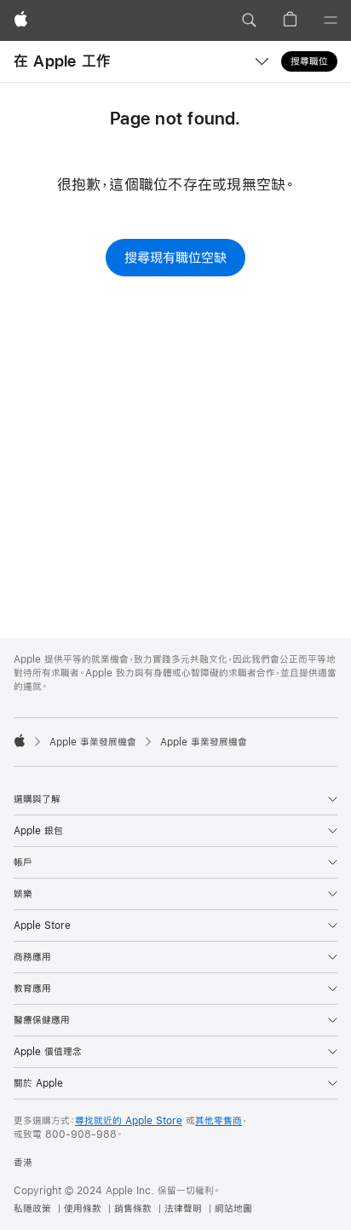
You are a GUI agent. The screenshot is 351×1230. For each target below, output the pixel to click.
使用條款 (82, 1209)
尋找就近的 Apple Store (128, 1121)
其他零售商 (218, 1121)
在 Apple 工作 (62, 61)
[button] (248, 20)
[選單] (330, 20)
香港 (23, 1162)
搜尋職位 (309, 61)
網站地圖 (233, 1209)
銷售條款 (133, 1209)
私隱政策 (32, 1209)
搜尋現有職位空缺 (175, 257)
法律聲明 (183, 1209)
